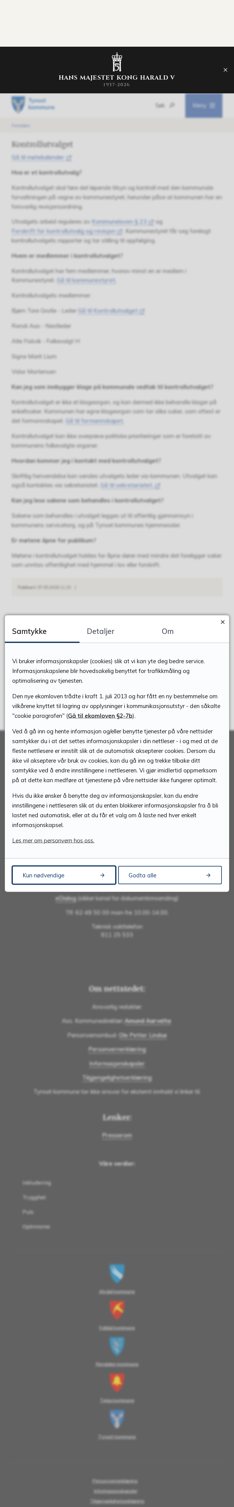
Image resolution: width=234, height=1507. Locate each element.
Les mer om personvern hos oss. (53, 840)
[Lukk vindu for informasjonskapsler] (223, 622)
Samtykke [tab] (29, 631)
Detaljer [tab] (101, 631)
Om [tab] (168, 631)
